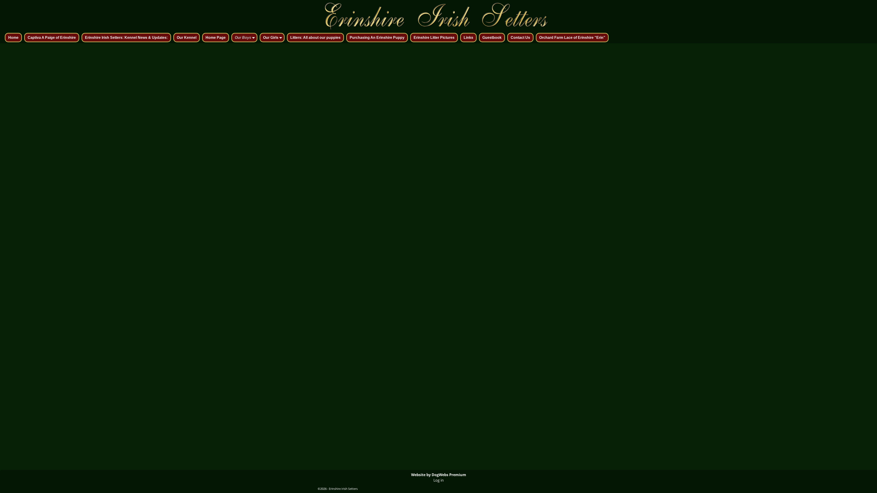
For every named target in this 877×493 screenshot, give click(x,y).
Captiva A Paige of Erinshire (52, 37)
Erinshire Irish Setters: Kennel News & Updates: (126, 37)
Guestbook (492, 37)
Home (13, 37)
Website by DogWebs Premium (438, 474)
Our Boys (243, 37)
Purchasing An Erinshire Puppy (377, 37)
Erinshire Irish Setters (343, 489)
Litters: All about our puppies (315, 37)
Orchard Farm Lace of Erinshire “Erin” (572, 37)
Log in (438, 480)
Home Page (216, 37)
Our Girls (270, 37)
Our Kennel (186, 37)
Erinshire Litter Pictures (434, 37)
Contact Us (520, 37)
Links (468, 37)
